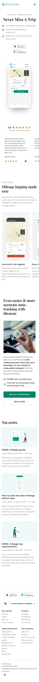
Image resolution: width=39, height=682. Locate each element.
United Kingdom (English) (21, 603)
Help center (7, 632)
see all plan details (19, 394)
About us (25, 632)
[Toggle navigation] (34, 4)
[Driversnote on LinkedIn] (5, 674)
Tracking (25, 614)
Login (4, 617)
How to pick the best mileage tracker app (18, 496)
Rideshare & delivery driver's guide (8, 645)
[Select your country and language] (5, 604)
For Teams (25, 622)
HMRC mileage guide (13, 449)
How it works (7, 622)
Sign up (5, 619)
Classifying (25, 617)
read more (19, 402)
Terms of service (28, 637)
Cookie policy (27, 643)
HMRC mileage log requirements (12, 545)
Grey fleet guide (9, 634)
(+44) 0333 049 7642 (9, 666)
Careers (24, 634)
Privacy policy (27, 640)
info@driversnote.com (10, 669)
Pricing (5, 614)
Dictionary (6, 654)
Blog (4, 651)
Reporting (25, 619)
